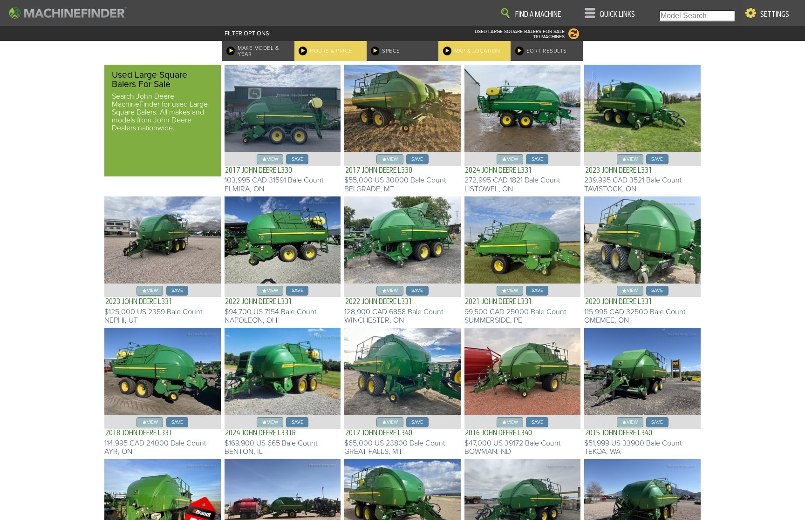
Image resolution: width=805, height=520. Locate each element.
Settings (774, 14)
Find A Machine (538, 14)
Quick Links (617, 14)
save (297, 159)
